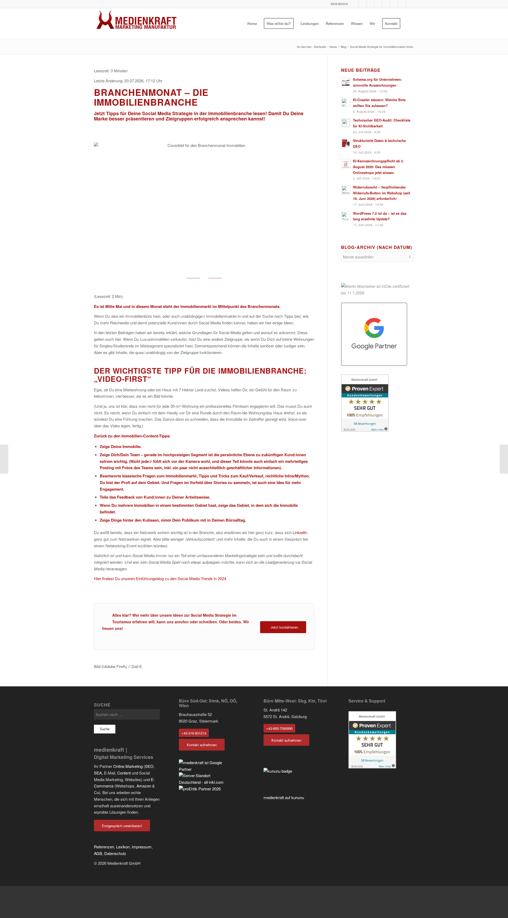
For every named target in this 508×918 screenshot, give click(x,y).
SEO (149, 766)
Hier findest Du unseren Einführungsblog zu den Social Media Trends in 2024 (160, 578)
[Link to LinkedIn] (394, 4)
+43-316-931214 (194, 733)
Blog (343, 47)
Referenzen (104, 846)
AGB (98, 853)
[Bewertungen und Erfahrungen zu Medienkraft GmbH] (377, 403)
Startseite (320, 47)
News (333, 47)
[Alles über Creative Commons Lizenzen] (4, 459)
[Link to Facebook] (354, 4)
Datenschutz (115, 853)
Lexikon (123, 846)
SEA (98, 773)
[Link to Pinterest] (370, 4)
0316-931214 (339, 4)
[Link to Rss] (410, 4)
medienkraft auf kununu (284, 797)
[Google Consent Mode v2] (504, 459)
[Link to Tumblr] (386, 4)
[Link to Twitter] (402, 4)
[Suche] (409, 23)
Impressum (142, 846)
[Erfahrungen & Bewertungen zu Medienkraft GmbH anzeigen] (372, 766)
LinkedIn (300, 532)
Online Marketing (128, 766)
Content (150, 436)
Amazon (144, 786)
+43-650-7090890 (279, 728)
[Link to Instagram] (378, 4)
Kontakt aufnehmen (202, 744)
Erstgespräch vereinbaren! (122, 825)
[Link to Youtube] (362, 4)
